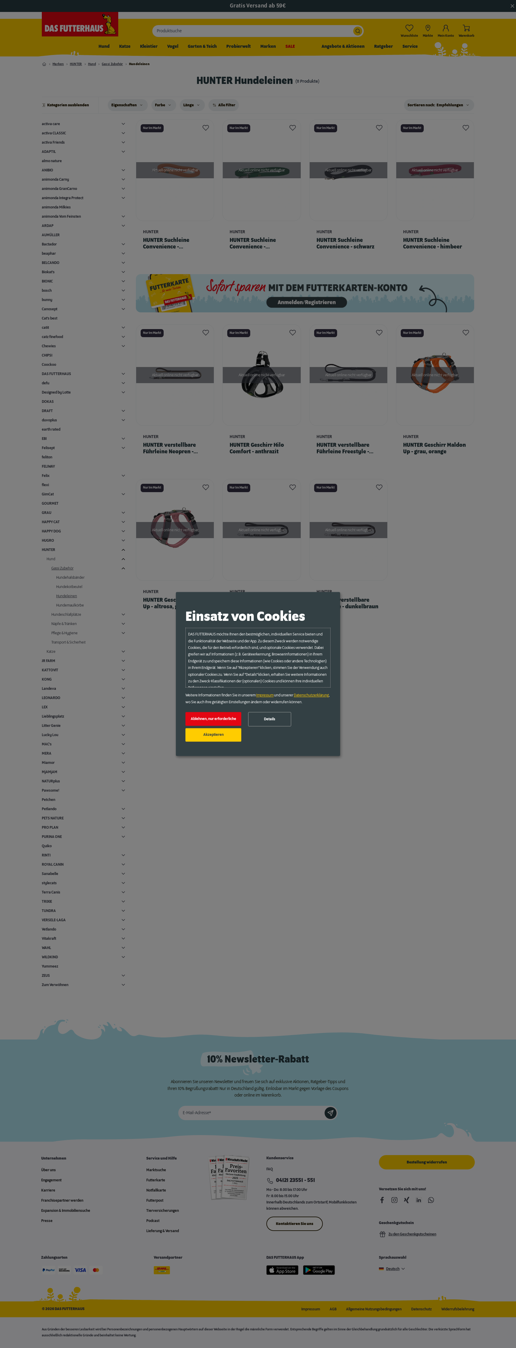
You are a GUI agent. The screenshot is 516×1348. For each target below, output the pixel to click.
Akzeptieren (213, 735)
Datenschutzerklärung (311, 695)
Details (269, 719)
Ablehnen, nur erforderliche (213, 719)
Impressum (265, 695)
